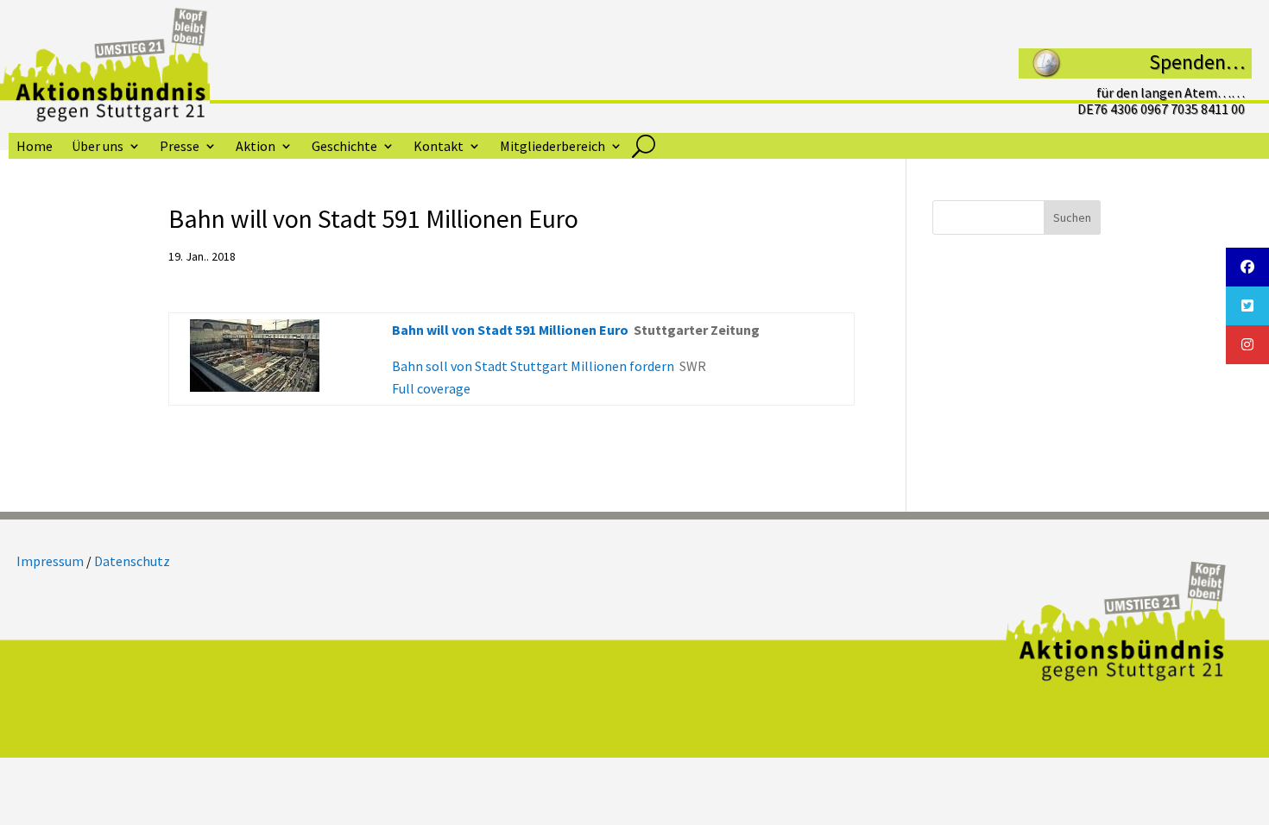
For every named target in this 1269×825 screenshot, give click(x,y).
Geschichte (344, 147)
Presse (179, 147)
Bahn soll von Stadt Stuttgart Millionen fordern (533, 366)
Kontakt (439, 147)
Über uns (97, 147)
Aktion (255, 147)
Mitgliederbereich (552, 147)
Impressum (50, 561)
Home (34, 147)
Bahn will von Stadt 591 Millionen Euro (510, 329)
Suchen (1072, 217)
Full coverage (431, 388)
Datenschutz (132, 561)
